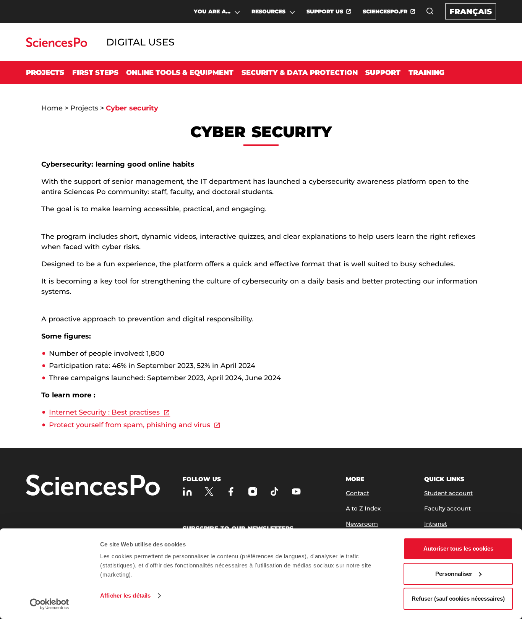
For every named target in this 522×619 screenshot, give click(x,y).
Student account (448, 493)
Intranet (435, 523)
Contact (357, 493)
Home (52, 108)
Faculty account (447, 508)
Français (470, 11)
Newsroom (362, 523)
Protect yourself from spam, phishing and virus (129, 425)
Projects (45, 72)
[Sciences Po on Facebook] (231, 491)
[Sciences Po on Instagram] (253, 491)
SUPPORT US (324, 11)
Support (382, 72)
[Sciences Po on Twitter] (209, 491)
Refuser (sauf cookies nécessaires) (458, 598)
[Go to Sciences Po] (56, 45)
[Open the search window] (430, 11)
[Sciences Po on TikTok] (274, 491)
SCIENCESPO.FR (385, 11)
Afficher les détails (125, 595)
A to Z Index (363, 508)
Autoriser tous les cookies (458, 548)
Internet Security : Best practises (104, 412)
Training (426, 72)
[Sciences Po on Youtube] (296, 491)
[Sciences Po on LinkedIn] (187, 491)
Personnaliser (453, 573)
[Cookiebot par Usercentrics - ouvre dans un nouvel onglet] (49, 604)
